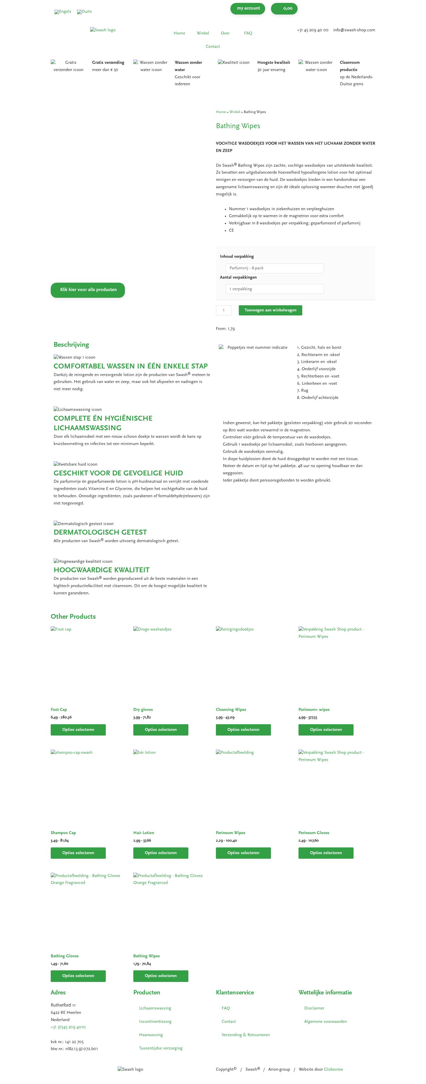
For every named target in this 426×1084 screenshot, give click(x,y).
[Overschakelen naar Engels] (63, 12)
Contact (213, 47)
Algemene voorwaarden (325, 1022)
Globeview (333, 1069)
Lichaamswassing (155, 1008)
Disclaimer (314, 1008)
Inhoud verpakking (237, 257)
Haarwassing (151, 1035)
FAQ (248, 33)
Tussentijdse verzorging (161, 1048)
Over (225, 33)
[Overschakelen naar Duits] (84, 12)
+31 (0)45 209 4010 (68, 1027)
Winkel (203, 33)
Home (179, 33)
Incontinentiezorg (155, 1022)
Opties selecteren (78, 730)
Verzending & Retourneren (246, 1035)
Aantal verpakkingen (238, 277)
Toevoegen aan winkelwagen (270, 310)
